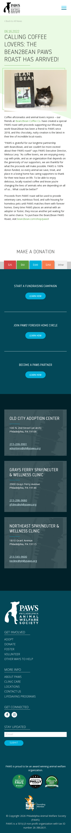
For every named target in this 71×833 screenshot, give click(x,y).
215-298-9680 (18, 500)
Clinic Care (12, 681)
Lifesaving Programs (20, 696)
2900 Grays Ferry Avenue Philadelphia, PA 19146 (24, 485)
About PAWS (13, 677)
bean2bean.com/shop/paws (32, 219)
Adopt (8, 639)
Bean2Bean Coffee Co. (28, 121)
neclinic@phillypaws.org (23, 560)
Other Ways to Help (18, 659)
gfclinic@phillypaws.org (23, 504)
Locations (12, 686)
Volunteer (12, 654)
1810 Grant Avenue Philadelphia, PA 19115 (23, 542)
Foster (9, 649)
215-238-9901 (18, 444)
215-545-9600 (18, 556)
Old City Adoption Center (34, 419)
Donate (10, 644)
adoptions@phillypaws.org (25, 448)
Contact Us (12, 691)
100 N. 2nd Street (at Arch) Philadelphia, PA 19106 (25, 429)
